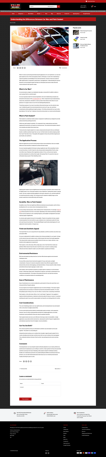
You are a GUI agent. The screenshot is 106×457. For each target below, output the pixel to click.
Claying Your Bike (83, 37)
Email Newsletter (85, 435)
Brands (38, 13)
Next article (57, 368)
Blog (52, 13)
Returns (83, 431)
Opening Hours (76, 13)
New (46, 13)
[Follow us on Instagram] (48, 453)
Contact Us (66, 13)
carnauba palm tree (37, 98)
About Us (59, 13)
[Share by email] (25, 68)
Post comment (25, 399)
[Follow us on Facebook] (46, 453)
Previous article (23, 368)
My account (83, 7)
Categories (20, 13)
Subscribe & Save (91, 1)
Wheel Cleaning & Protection (86, 30)
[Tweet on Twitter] (22, 68)
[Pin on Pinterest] (20, 68)
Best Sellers (30, 13)
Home (13, 13)
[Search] (58, 6)
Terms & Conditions (86, 429)
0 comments (64, 67)
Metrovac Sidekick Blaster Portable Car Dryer (85, 45)
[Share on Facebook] (18, 68)
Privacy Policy (85, 427)
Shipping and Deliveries (87, 433)
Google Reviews (86, 13)
